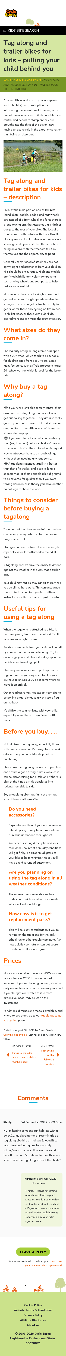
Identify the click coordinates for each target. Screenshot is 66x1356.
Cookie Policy (33, 1304)
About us (33, 1324)
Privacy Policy (33, 1314)
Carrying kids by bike (27, 80)
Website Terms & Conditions (33, 1309)
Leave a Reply (33, 1252)
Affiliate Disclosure (33, 1319)
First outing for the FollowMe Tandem (47, 1057)
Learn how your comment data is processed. (43, 1263)
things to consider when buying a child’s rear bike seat (24, 1057)
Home (7, 80)
